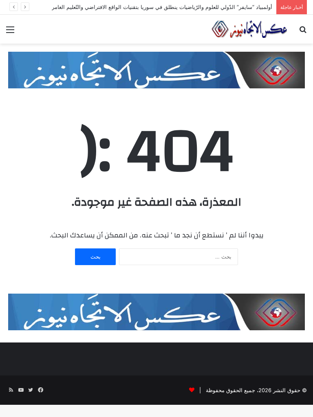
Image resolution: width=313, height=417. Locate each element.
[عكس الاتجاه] (249, 29)
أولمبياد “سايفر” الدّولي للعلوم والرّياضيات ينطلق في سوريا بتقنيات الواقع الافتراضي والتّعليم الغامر (162, 7)
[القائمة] (10, 32)
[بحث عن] (303, 32)
